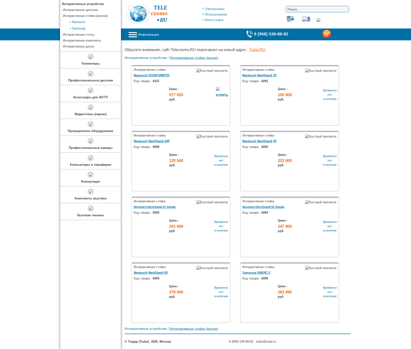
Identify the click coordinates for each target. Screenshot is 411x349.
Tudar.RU (257, 50)
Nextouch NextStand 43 (259, 141)
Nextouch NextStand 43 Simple (155, 207)
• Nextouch (77, 22)
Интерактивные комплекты (82, 40)
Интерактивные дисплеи (80, 10)
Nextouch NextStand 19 (259, 75)
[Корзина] (334, 34)
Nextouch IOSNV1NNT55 (151, 75)
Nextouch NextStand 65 (151, 272)
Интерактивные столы (78, 34)
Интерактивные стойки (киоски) (194, 58)
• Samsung (77, 28)
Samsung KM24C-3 (256, 272)
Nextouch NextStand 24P (152, 141)
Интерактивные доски (78, 46)
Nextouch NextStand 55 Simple (263, 207)
